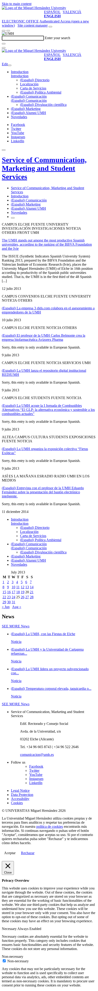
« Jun (6, 607)
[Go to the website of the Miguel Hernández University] (34, 8)
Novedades (19, 117)
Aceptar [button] (9, 853)
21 (32, 592)
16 (9, 592)
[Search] (3, 43)
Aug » (16, 607)
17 (13, 592)
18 (18, 592)
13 (27, 587)
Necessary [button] (9, 929)
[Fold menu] (9, 65)
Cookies (17, 803)
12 (22, 587)
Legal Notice (20, 790)
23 (9, 597)
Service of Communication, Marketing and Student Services (44, 168)
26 (22, 597)
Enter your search (57, 38)
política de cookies (49, 826)
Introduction (19, 72)
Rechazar (27, 853)
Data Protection (22, 795)
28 (32, 597)
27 (27, 597)
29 (4, 602)
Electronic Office (20, 21)
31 (13, 602)
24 (13, 597)
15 (4, 592)
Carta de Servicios (33, 88)
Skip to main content (16, 4)
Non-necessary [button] (12, 956)
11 (18, 587)
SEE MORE (15, 626)
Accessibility (20, 799)
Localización (29, 84)
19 (22, 592)
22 (4, 597)
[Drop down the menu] (8, 30)
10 (13, 587)
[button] (19, 76)
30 (9, 602)
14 (32, 587)
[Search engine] (50, 26)
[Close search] (3, 47)
